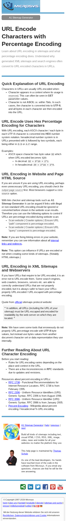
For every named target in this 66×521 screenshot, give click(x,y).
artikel (29, 506)
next (23, 428)
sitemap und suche (53, 503)
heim (5, 503)
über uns (13, 503)
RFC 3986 (14, 399)
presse (6, 506)
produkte (31, 503)
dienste (39, 503)
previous (55, 425)
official (18, 302)
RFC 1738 (14, 382)
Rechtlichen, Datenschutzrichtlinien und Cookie (25, 515)
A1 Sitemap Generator (21, 17)
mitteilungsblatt (18, 506)
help (47, 425)
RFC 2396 (14, 392)
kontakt (22, 503)
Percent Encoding (18, 406)
